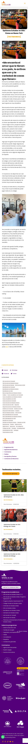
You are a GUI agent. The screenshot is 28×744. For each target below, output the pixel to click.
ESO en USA (18, 412)
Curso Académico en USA (9, 399)
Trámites (14, 428)
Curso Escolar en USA (8, 405)
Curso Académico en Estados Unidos (12, 397)
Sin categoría (19, 426)
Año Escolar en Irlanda (8, 385)
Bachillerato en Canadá (9, 387)
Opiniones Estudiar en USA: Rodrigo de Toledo (12, 525)
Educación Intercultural (8, 410)
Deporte (17, 405)
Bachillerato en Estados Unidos (10, 389)
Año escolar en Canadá (9, 381)
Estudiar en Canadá (8, 420)
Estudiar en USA (21, 422)
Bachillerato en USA (8, 391)
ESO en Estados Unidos (8, 412)
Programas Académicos (10, 592)
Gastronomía (18, 424)
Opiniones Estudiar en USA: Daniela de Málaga (12, 555)
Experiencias (6, 424)
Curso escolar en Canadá (9, 401)
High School (6, 426)
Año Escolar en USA (20, 385)
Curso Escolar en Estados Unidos (11, 403)
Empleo (17, 410)
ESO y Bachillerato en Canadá (10, 414)
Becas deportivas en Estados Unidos (12, 393)
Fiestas (12, 424)
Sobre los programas (9, 625)
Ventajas (16, 430)
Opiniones (12, 426)
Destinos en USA (18, 409)
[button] (5, 370)
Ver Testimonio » (8, 500)
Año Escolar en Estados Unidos (10, 383)
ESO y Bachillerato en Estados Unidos (12, 416)
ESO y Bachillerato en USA (9, 418)
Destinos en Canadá (8, 409)
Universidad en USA (8, 430)
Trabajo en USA (6, 428)
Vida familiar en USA (8, 432)
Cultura (4, 395)
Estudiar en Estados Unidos (9, 422)
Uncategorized (21, 428)
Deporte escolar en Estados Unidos (12, 407)
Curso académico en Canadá (15, 395)
